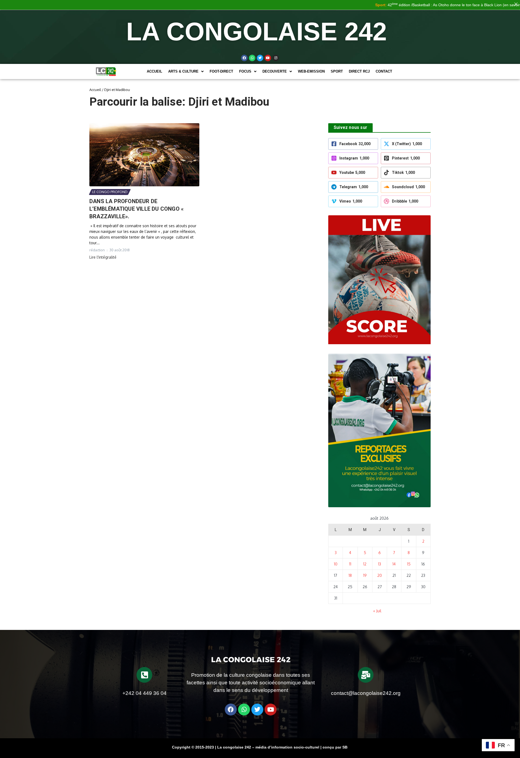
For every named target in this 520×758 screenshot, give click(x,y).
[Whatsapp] (252, 58)
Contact (384, 71)
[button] (186, 71)
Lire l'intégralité (102, 257)
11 (350, 564)
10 (335, 564)
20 (379, 575)
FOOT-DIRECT (221, 71)
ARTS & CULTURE (183, 71)
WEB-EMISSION (311, 71)
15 (409, 564)
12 (364, 564)
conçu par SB (335, 747)
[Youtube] (268, 58)
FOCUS (245, 71)
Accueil (154, 71)
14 (394, 564)
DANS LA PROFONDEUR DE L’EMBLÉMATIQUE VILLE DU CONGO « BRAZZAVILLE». (136, 209)
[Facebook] (244, 58)
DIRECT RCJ (359, 71)
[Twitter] (260, 58)
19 (365, 575)
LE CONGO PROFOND (110, 192)
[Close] (516, 4)
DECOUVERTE (274, 71)
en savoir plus (498, 5)
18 (350, 575)
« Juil (377, 611)
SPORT (337, 71)
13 (379, 564)
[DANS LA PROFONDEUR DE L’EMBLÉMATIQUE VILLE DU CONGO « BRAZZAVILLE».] (144, 154)
